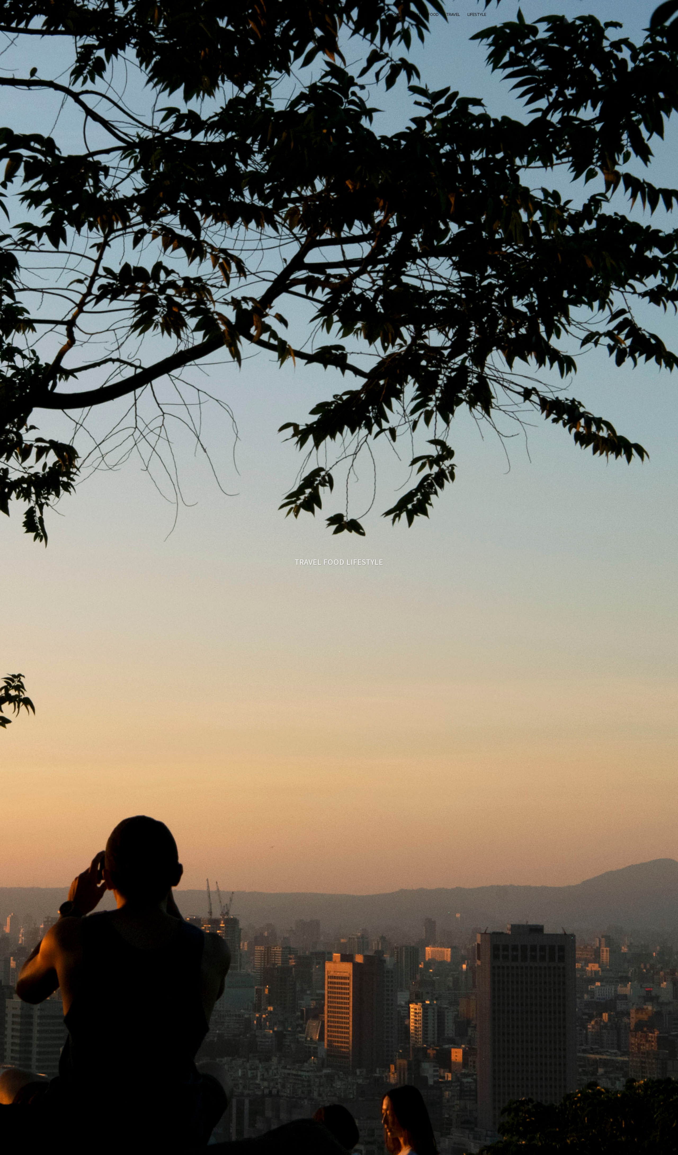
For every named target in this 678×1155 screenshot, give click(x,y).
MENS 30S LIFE (216, 10)
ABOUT (414, 14)
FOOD (433, 14)
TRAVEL (453, 14)
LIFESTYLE (476, 14)
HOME (394, 14)
